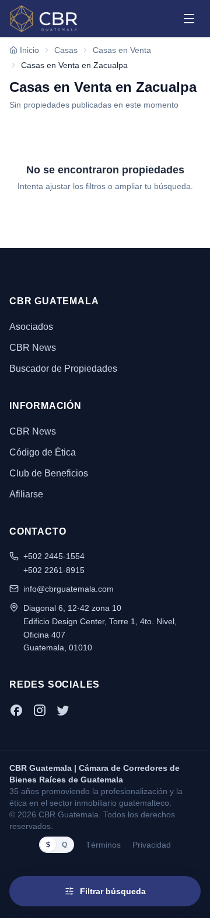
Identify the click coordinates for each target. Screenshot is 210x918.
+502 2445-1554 (54, 556)
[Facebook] (16, 710)
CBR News (32, 348)
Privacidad (151, 844)
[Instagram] (40, 710)
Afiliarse (26, 494)
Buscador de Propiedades (63, 368)
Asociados (31, 327)
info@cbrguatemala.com (68, 588)
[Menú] (189, 18)
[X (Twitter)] (63, 710)
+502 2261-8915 (54, 570)
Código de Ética (42, 452)
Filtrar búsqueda (113, 891)
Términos (103, 844)
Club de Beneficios (48, 473)
